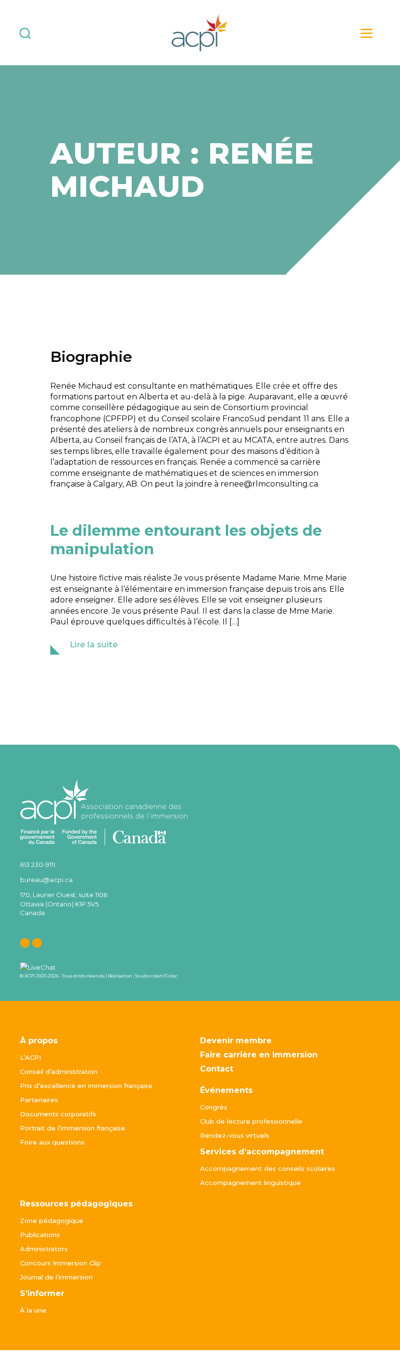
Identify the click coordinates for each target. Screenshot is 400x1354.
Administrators (44, 1249)
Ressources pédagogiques (76, 1203)
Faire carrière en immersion (259, 1054)
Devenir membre (236, 1040)
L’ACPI (30, 1057)
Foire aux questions (52, 1142)
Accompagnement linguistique (250, 1182)
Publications (40, 1235)
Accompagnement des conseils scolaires (267, 1168)
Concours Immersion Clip (60, 1263)
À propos (39, 1040)
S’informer (42, 1293)
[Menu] (366, 32)
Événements (226, 1090)
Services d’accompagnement (262, 1151)
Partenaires (39, 1100)
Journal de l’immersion (56, 1277)
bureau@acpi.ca (46, 880)
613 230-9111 (37, 864)
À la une (33, 1310)
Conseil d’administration (59, 1071)
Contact (216, 1068)
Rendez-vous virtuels (234, 1135)
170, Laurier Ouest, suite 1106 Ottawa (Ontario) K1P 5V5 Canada (63, 903)
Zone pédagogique (51, 1220)
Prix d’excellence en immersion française (86, 1086)
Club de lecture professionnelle (251, 1121)
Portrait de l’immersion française (72, 1128)
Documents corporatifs (58, 1114)
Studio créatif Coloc (156, 975)
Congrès (213, 1107)
